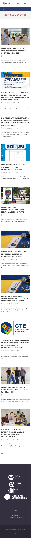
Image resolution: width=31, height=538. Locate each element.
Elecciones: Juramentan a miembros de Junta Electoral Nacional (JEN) (14, 389)
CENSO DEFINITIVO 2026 (16, 517)
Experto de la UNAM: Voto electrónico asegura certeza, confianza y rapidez (15, 50)
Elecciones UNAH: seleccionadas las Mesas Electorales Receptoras (12, 209)
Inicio (16, 510)
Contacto (16, 515)
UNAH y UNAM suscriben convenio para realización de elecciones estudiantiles (14, 298)
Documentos (16, 513)
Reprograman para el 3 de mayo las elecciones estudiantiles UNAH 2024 (13, 167)
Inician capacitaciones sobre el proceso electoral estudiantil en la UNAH (14, 254)
